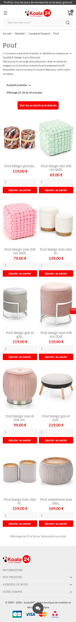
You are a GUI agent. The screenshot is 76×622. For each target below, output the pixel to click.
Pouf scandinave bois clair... (56, 501)
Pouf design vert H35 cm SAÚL (56, 168)
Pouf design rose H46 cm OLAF (56, 334)
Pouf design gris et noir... (56, 418)
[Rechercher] (68, 22)
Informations (13, 570)
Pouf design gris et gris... (20, 334)
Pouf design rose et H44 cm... (20, 418)
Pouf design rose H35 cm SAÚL (20, 251)
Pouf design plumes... (20, 166)
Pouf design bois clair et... (56, 251)
